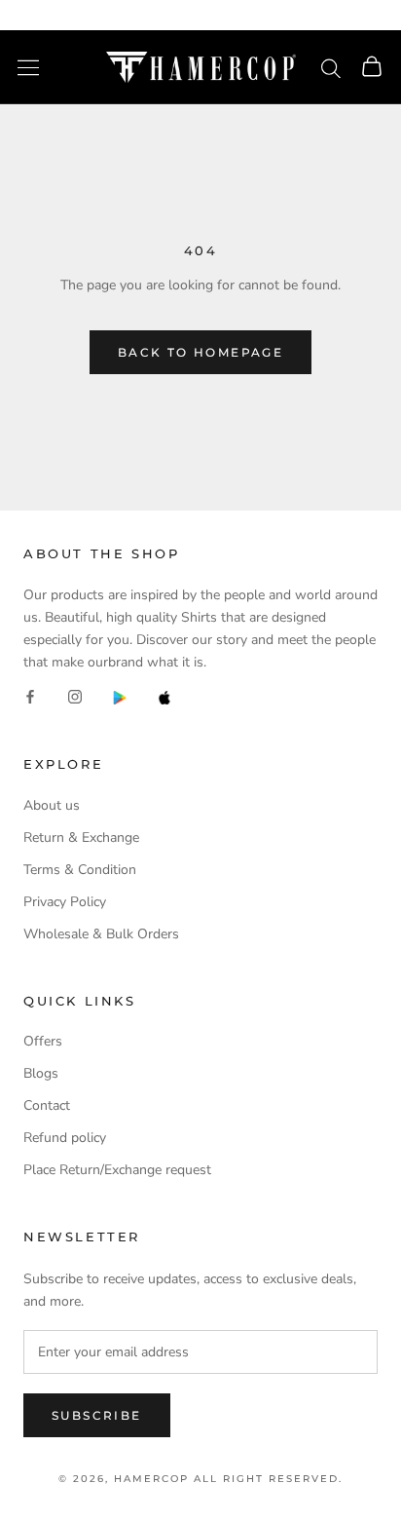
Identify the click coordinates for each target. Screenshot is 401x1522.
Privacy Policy (64, 902)
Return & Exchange (81, 837)
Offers (42, 1041)
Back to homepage (200, 352)
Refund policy (64, 1137)
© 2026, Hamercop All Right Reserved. (200, 1478)
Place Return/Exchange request (117, 1170)
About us (51, 805)
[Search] (331, 67)
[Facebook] (30, 696)
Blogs (40, 1073)
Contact (46, 1105)
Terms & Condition (79, 869)
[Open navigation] (28, 67)
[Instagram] (75, 696)
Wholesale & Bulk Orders (101, 934)
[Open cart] (371, 68)
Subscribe (97, 1415)
